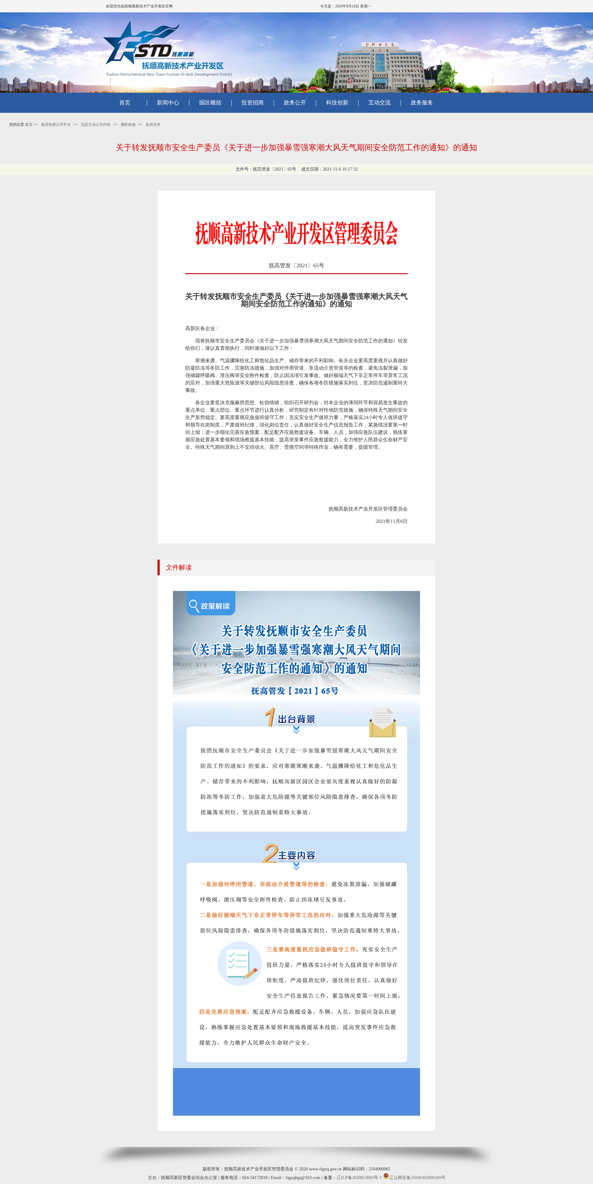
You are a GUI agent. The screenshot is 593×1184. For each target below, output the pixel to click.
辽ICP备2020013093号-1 (359, 1177)
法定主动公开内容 (96, 124)
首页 (124, 103)
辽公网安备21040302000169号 (417, 1177)
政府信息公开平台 (56, 124)
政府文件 (153, 124)
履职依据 (128, 124)
